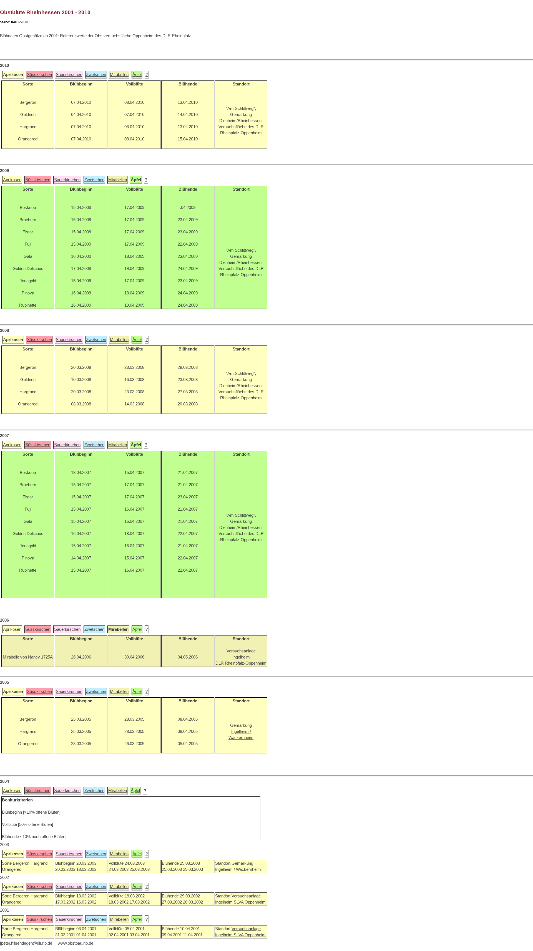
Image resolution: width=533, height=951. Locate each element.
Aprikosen (12, 180)
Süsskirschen (39, 74)
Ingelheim (224, 902)
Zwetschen (96, 74)
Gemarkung (242, 863)
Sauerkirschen (69, 74)
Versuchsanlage (246, 896)
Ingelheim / (225, 869)
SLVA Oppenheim (250, 902)
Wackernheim (248, 869)
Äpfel (137, 74)
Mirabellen (119, 74)
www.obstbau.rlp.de (75, 943)
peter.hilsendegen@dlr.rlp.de (26, 943)
